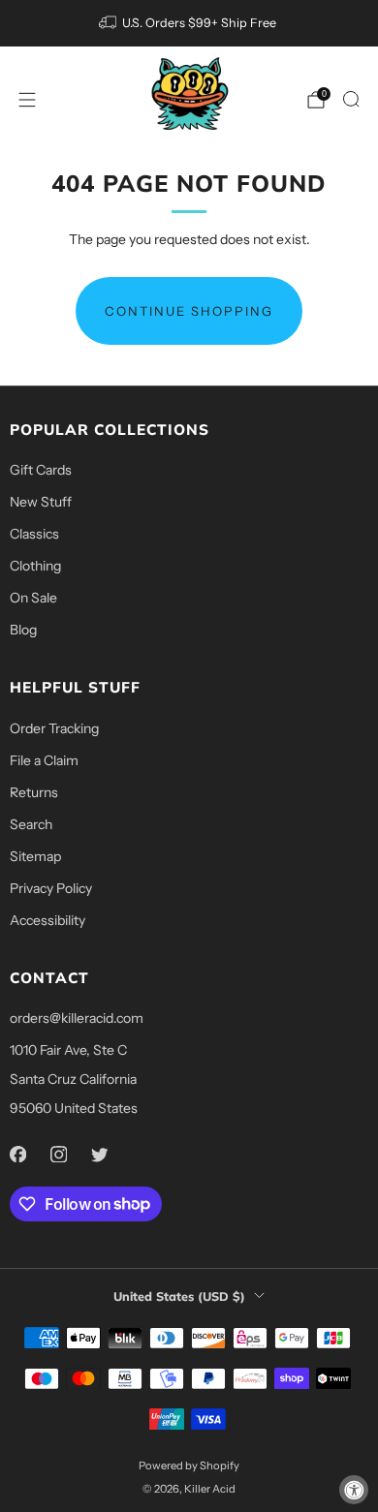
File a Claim (44, 760)
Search (31, 824)
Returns (34, 792)
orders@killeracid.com (76, 1018)
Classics (34, 533)
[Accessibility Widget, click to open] (353, 1489)
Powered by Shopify (189, 1465)
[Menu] (27, 99)
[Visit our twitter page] (99, 1154)
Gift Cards (41, 469)
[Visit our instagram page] (58, 1154)
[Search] (351, 98)
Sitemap (35, 856)
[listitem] (189, 23)
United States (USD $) (179, 1296)
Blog (23, 629)
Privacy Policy (51, 888)
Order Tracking (54, 728)
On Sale (33, 597)
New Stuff (41, 501)
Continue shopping (189, 311)
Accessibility (47, 920)
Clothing (35, 565)
